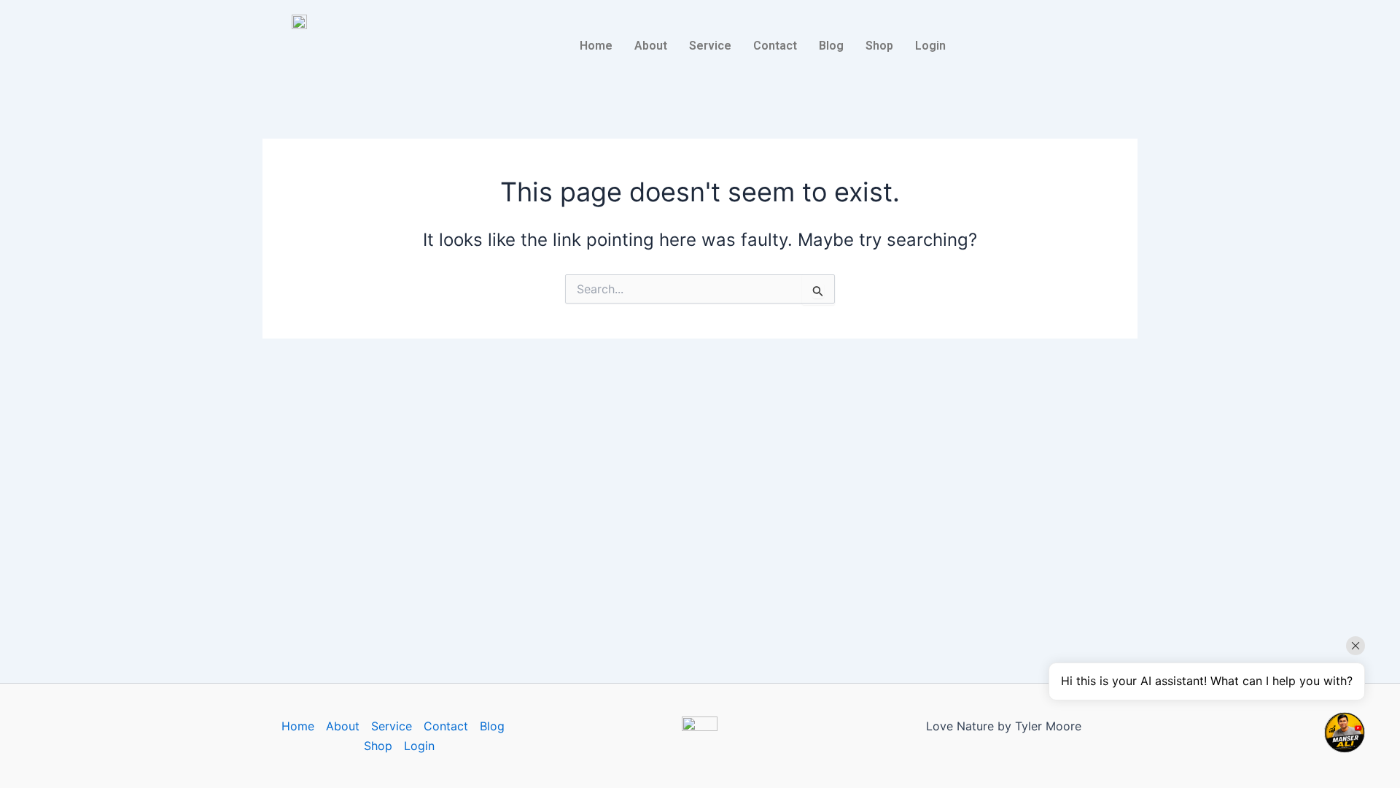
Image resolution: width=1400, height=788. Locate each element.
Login (930, 46)
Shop (879, 46)
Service (710, 46)
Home (596, 46)
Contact (775, 46)
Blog (831, 46)
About (650, 46)
